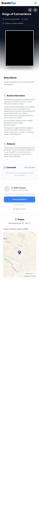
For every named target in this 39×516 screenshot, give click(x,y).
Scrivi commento (30, 167)
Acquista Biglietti (19, 199)
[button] (19, 252)
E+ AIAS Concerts (18, 188)
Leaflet (27, 276)
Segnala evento (21, 209)
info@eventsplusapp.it (11, 132)
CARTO (33, 276)
